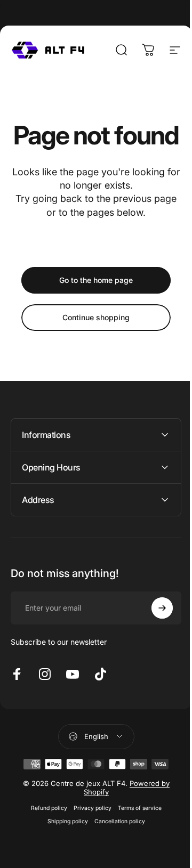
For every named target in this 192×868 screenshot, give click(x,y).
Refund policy (45, 833)
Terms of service (135, 833)
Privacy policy (88, 833)
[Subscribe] (154, 633)
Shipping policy (63, 846)
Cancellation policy (115, 846)
